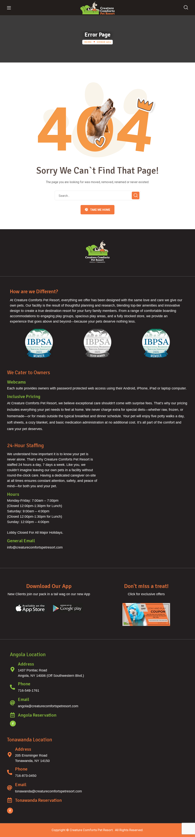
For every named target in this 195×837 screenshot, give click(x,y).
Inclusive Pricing (23, 396)
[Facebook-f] (13, 723)
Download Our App (49, 586)
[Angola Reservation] (12, 715)
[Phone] (12, 687)
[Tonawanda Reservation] (9, 800)
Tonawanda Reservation (38, 800)
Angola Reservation (37, 715)
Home (88, 42)
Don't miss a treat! (146, 586)
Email (23, 699)
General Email (21, 541)
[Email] (12, 702)
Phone (24, 684)
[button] (186, 7)
